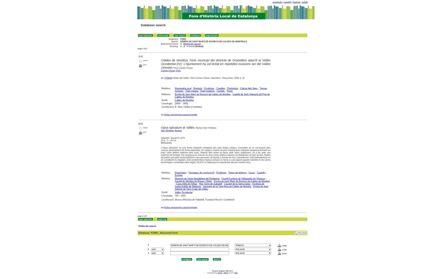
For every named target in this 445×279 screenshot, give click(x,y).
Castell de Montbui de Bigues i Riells (193, 181)
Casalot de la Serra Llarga (237, 184)
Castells (221, 91)
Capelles (220, 88)
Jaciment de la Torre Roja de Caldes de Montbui (227, 186)
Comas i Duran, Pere (171, 71)
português (277, 2)
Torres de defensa (237, 172)
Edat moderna (207, 91)
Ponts (230, 91)
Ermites (179, 175)
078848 (168, 78)
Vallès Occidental (183, 192)
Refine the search (192, 44)
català (305, 2)
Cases (252, 172)
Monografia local (183, 88)
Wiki (236, 273)
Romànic (197, 88)
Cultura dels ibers (249, 88)
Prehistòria (232, 88)
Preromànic (180, 172)
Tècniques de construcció (201, 172)
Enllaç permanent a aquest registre (180, 115)
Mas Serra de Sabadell (210, 184)
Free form (302, 233)
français (296, 2)
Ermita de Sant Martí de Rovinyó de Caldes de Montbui (202, 94)
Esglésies (209, 88)
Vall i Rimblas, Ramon (171, 131)
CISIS (219, 273)
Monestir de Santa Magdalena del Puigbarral (197, 178)
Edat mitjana (192, 91)
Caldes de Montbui (184, 100)
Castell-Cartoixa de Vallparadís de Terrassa (243, 178)
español (287, 2)
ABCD (226, 273)
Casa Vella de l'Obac (186, 184)
